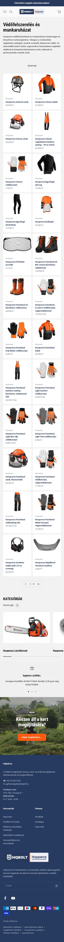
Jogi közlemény (28, 933)
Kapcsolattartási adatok (33, 927)
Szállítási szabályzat (11, 933)
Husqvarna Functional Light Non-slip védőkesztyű (15, 437)
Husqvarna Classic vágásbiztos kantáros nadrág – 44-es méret (44, 142)
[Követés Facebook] (5, 898)
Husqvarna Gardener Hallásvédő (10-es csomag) (15, 565)
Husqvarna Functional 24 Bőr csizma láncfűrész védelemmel (46, 265)
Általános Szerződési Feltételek (12, 828)
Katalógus (39, 822)
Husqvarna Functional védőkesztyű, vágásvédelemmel (45, 480)
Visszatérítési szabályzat (33, 930)
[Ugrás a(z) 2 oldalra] (38, 584)
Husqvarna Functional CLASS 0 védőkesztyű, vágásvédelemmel (45, 308)
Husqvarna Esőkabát (44, 222)
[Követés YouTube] (13, 898)
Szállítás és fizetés (11, 822)
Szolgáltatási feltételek (12, 930)
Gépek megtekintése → (32, 737)
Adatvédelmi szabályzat (12, 927)
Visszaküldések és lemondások (11, 842)
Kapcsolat (7, 817)
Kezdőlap (39, 817)
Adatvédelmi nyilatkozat (13, 835)
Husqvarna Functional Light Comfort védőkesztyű (45, 391)
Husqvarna (9, 98)
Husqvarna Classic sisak (17, 139)
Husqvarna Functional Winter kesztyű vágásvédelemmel (45, 522)
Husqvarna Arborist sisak (17, 102)
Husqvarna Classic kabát (46, 102)
